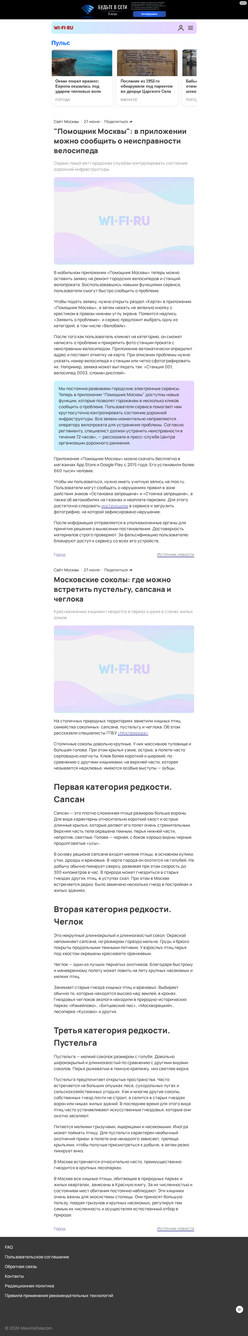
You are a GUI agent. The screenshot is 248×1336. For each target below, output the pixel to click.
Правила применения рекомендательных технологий (59, 1295)
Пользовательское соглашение (37, 1257)
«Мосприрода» (133, 733)
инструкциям (114, 505)
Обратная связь (21, 1266)
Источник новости (175, 554)
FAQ (9, 1247)
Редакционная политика (29, 1286)
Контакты (14, 1276)
